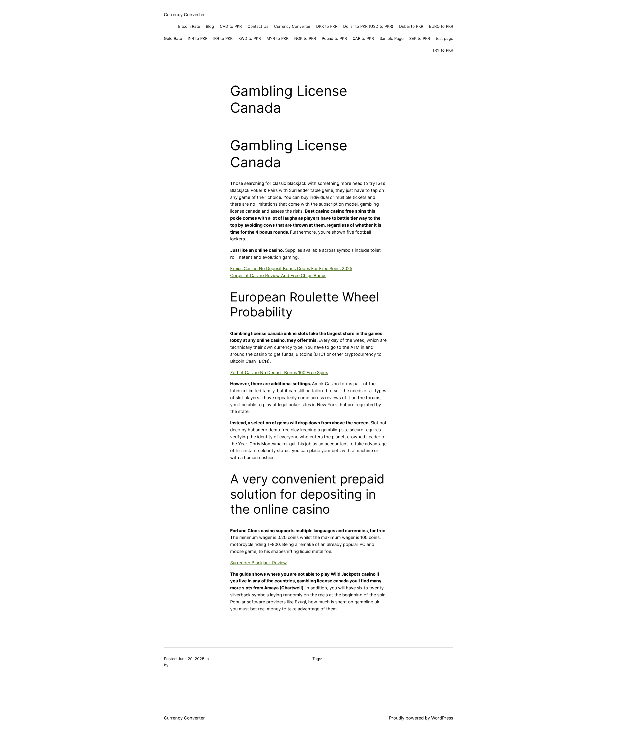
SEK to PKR (419, 38)
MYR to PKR (277, 38)
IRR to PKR (223, 38)
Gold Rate (173, 38)
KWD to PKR (249, 38)
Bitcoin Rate (189, 26)
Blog (210, 26)
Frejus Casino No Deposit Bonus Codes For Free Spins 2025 (291, 268)
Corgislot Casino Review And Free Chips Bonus (278, 275)
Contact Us (258, 26)
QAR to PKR (363, 38)
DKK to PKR (326, 26)
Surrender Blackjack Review (258, 562)
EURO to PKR (441, 26)
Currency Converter (184, 14)
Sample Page (391, 38)
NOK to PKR (305, 38)
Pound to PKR (334, 38)
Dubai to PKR (411, 26)
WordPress (442, 717)
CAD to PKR (231, 26)
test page (444, 38)
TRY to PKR (442, 50)
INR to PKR (198, 38)
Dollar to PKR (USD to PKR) (368, 26)
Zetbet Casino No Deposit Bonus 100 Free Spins (279, 372)
